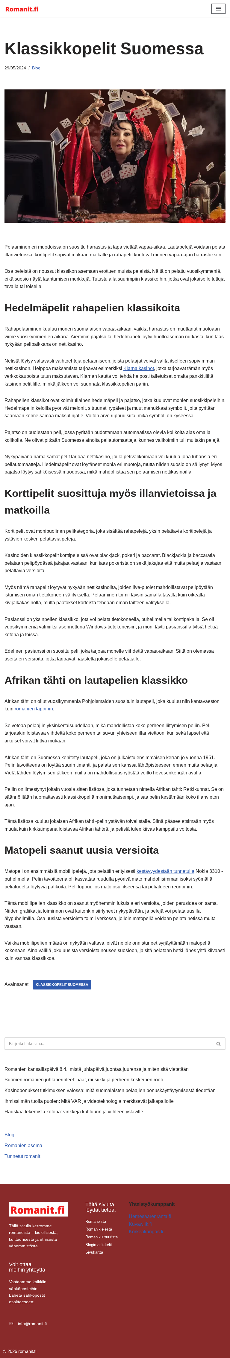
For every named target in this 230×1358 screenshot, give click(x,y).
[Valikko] (218, 9)
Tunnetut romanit (22, 1156)
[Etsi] (219, 1043)
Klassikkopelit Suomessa (62, 985)
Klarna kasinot (138, 368)
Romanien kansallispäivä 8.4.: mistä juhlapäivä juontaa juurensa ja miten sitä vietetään (96, 1069)
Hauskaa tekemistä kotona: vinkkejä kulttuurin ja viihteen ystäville (73, 1111)
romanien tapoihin (34, 708)
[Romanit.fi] (22, 8)
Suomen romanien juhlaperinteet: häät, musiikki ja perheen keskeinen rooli (83, 1079)
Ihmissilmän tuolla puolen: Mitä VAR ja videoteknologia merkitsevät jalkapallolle (89, 1101)
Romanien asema (23, 1145)
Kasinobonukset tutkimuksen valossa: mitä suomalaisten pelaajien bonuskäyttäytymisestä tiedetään (110, 1090)
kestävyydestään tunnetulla (165, 871)
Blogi (36, 68)
